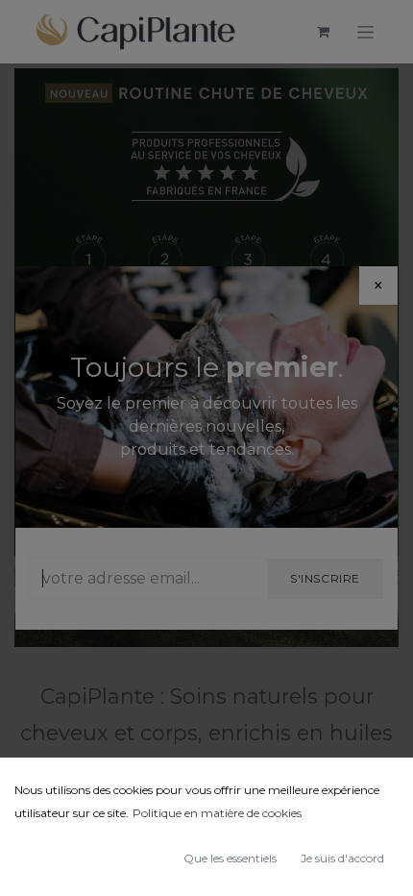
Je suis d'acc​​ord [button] (342, 858)
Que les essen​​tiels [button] (230, 858)
